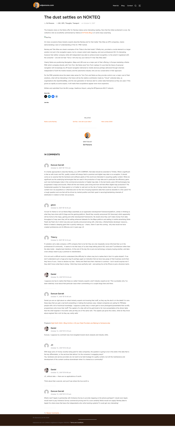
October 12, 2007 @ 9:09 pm (61, 372)
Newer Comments (54, 413)
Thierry (54, 237)
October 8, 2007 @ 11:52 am (61, 168)
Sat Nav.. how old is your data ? (82, 121)
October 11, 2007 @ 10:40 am (61, 296)
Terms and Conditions (76, 422)
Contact (130, 6)
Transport (76, 23)
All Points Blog (87, 33)
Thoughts (68, 23)
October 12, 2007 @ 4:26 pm (61, 348)
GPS (62, 23)
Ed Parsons (50, 23)
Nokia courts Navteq (50, 121)
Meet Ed (116, 6)
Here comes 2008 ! (107, 121)
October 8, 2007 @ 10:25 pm (61, 208)
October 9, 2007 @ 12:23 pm (61, 240)
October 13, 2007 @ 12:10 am (61, 394)
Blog (123, 6)
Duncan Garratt (57, 165)
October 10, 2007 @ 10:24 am (61, 277)
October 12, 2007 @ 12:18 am (61, 331)
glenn (53, 205)
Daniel (53, 274)
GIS (59, 23)
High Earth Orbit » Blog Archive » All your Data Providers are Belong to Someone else (80, 323)
